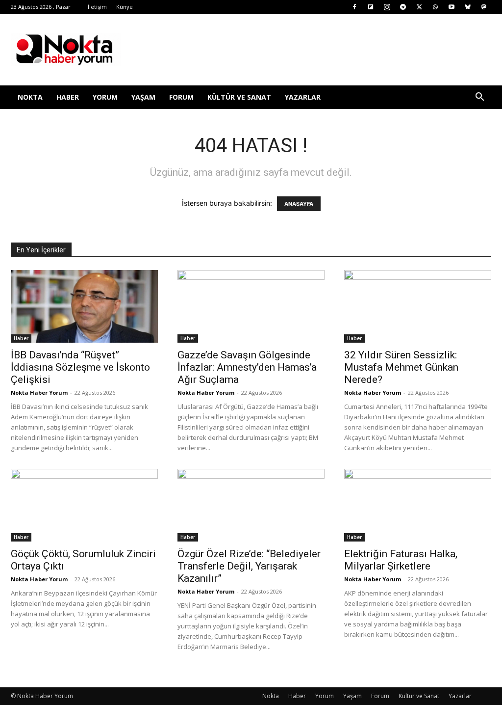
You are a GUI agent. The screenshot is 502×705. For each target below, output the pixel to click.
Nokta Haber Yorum (39, 392)
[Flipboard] (370, 7)
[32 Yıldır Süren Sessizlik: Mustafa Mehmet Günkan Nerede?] (417, 306)
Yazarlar (303, 97)
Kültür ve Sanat (239, 97)
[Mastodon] (484, 7)
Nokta (30, 97)
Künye (124, 6)
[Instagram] (386, 7)
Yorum (105, 97)
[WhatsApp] (435, 7)
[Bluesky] (467, 7)
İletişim (97, 6)
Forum (181, 97)
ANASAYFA (298, 203)
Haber (67, 97)
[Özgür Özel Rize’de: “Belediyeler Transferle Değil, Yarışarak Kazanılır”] (251, 505)
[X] (419, 7)
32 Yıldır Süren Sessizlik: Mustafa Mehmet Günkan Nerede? (401, 367)
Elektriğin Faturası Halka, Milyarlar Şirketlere (400, 560)
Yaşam (143, 97)
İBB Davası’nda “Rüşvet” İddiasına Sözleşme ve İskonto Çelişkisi (80, 367)
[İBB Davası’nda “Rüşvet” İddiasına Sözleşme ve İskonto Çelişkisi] (84, 306)
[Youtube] (451, 7)
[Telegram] (403, 7)
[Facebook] (354, 7)
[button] (479, 98)
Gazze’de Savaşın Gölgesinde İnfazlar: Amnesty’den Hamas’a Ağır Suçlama (247, 367)
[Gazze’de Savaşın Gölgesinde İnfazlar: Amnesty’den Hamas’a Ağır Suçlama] (251, 306)
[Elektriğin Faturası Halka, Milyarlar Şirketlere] (417, 505)
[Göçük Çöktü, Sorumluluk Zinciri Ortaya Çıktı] (84, 505)
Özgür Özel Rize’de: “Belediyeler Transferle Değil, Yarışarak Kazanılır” (249, 566)
